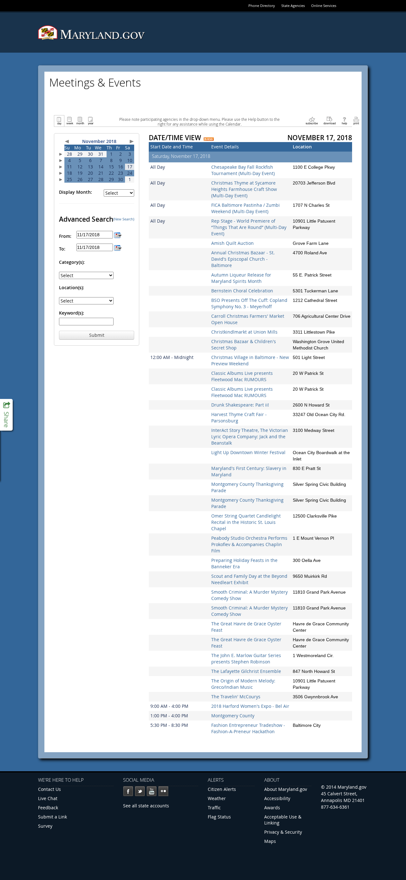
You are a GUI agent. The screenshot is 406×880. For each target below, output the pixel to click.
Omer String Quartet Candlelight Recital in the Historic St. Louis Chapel (246, 522)
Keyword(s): (71, 313)
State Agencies (293, 5)
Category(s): (72, 262)
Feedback (48, 808)
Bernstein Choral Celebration (242, 291)
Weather (217, 798)
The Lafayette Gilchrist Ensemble (246, 671)
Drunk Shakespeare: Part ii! (240, 405)
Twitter (140, 791)
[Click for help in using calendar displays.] (344, 120)
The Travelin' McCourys (235, 697)
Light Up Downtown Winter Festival (248, 452)
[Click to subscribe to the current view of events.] (312, 120)
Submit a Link (52, 817)
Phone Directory (261, 5)
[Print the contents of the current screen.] (356, 120)
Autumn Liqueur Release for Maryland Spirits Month (241, 278)
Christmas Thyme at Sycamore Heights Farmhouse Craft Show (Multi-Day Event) (244, 189)
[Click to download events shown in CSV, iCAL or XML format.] (329, 120)
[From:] (117, 234)
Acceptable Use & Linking (282, 820)
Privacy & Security (283, 832)
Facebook (128, 791)
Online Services (323, 5)
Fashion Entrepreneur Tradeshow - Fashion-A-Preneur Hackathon (248, 728)
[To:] (117, 247)
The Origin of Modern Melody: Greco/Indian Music (243, 684)
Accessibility (277, 798)
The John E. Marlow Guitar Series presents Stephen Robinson (246, 658)
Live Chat (47, 798)
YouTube (152, 791)
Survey (45, 826)
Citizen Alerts (222, 789)
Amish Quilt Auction (232, 243)
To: (62, 249)
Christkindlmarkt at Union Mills (244, 332)
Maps (270, 841)
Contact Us (49, 789)
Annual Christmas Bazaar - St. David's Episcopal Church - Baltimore (243, 259)
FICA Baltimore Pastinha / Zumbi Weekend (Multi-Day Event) (245, 208)
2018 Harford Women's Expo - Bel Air (250, 706)
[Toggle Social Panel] (6, 415)
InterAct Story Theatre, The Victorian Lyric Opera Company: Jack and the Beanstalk (249, 436)
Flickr (163, 791)
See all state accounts (146, 806)
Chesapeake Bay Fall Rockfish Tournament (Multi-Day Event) (243, 170)
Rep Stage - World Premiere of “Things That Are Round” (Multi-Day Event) (248, 227)
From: (65, 236)
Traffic (214, 808)
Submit (96, 335)
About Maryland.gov (285, 789)
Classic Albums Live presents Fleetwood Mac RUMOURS (242, 376)
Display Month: (75, 192)
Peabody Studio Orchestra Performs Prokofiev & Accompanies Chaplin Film (249, 544)
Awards (272, 808)
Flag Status (219, 817)
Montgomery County (232, 716)
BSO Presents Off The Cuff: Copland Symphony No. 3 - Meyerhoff (249, 303)
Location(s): (71, 287)
